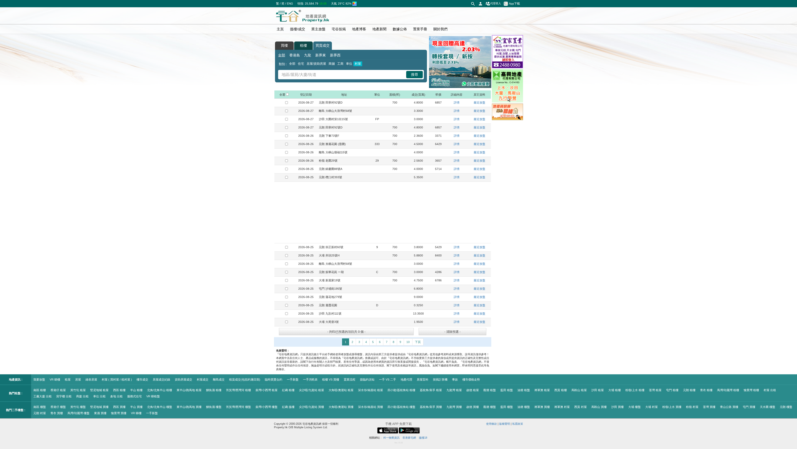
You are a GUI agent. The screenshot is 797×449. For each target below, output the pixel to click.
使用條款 (491, 423)
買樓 (284, 46)
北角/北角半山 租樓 (159, 390)
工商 (340, 63)
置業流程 (349, 379)
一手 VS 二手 (387, 379)
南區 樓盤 (39, 407)
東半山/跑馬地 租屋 (189, 390)
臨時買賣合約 (273, 379)
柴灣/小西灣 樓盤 (266, 407)
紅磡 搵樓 (288, 407)
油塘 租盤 (523, 390)
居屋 (78, 379)
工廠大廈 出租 (42, 396)
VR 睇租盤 (153, 396)
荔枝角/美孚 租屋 (431, 390)
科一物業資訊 (391, 437)
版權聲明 (504, 423)
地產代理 (406, 379)
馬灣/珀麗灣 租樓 (728, 390)
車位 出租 (99, 396)
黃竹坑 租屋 (78, 390)
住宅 (301, 63)
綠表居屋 (91, 379)
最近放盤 (479, 102)
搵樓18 (423, 437)
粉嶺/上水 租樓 (634, 390)
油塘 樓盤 (523, 407)
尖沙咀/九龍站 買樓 (311, 407)
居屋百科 (422, 379)
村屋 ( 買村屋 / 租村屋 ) (117, 379)
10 (408, 342)
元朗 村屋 (39, 413)
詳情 (457, 102)
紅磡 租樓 (288, 390)
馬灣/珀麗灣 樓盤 (78, 413)
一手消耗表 (310, 379)
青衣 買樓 (56, 413)
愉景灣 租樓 (751, 390)
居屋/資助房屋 (316, 63)
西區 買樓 (119, 407)
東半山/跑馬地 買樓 (189, 407)
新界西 (335, 55)
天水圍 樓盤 (767, 407)
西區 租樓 (119, 390)
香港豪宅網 (409, 437)
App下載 (514, 3)
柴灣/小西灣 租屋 (266, 390)
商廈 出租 (82, 396)
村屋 (358, 63)
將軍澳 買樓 (542, 407)
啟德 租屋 (472, 390)
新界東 (320, 55)
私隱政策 (517, 423)
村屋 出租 (770, 390)
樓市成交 (142, 379)
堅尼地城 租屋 (99, 390)
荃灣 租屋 (655, 390)
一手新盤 (292, 379)
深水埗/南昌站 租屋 (370, 390)
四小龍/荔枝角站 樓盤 (401, 407)
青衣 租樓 (706, 390)
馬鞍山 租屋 (579, 390)
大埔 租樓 (614, 390)
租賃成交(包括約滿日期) (244, 379)
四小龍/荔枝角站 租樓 (401, 390)
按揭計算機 (440, 379)
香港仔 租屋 (58, 390)
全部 (281, 55)
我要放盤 (39, 379)
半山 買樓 (136, 407)
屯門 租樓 (672, 390)
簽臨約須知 (367, 379)
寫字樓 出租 (64, 396)
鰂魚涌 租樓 (213, 390)
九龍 (307, 55)
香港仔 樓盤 (58, 407)
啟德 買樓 (472, 407)
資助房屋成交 (183, 379)
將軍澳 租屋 (542, 390)
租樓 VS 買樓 (330, 379)
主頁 (280, 29)
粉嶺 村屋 (692, 407)
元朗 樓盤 (786, 407)
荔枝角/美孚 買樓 (431, 407)
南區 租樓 (39, 390)
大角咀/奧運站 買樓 (341, 407)
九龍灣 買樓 (454, 407)
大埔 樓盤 (634, 407)
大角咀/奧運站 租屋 (341, 390)
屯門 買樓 (749, 407)
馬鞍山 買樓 (599, 407)
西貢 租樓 (560, 390)
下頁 (418, 342)
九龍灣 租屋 (454, 390)
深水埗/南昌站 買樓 (370, 407)
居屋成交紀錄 (161, 379)
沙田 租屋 (597, 390)
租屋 (68, 379)
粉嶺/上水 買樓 (671, 407)
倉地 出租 (116, 396)
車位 (349, 63)
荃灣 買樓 (709, 407)
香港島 (294, 55)
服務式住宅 (134, 396)
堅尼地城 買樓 (99, 407)
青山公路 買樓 (729, 407)
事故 (455, 379)
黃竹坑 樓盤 (78, 407)
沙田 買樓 (617, 407)
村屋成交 (202, 379)
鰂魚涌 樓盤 (213, 407)
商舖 (332, 63)
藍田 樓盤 (506, 407)
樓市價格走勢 (471, 379)
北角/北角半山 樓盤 (159, 407)
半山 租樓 (136, 390)
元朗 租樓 (689, 390)
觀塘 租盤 (489, 390)
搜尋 (414, 75)
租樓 (303, 46)
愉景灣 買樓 (118, 413)
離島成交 (219, 379)
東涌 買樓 (100, 413)
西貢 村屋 (580, 407)
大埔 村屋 (651, 407)
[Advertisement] (382, 212)
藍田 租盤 (506, 390)
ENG (290, 3)
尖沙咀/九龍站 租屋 (311, 390)
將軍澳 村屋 (562, 407)
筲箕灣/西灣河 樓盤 (238, 407)
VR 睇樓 (55, 379)
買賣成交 (322, 46)
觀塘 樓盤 (489, 407)
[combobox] (342, 74)
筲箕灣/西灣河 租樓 (238, 390)
